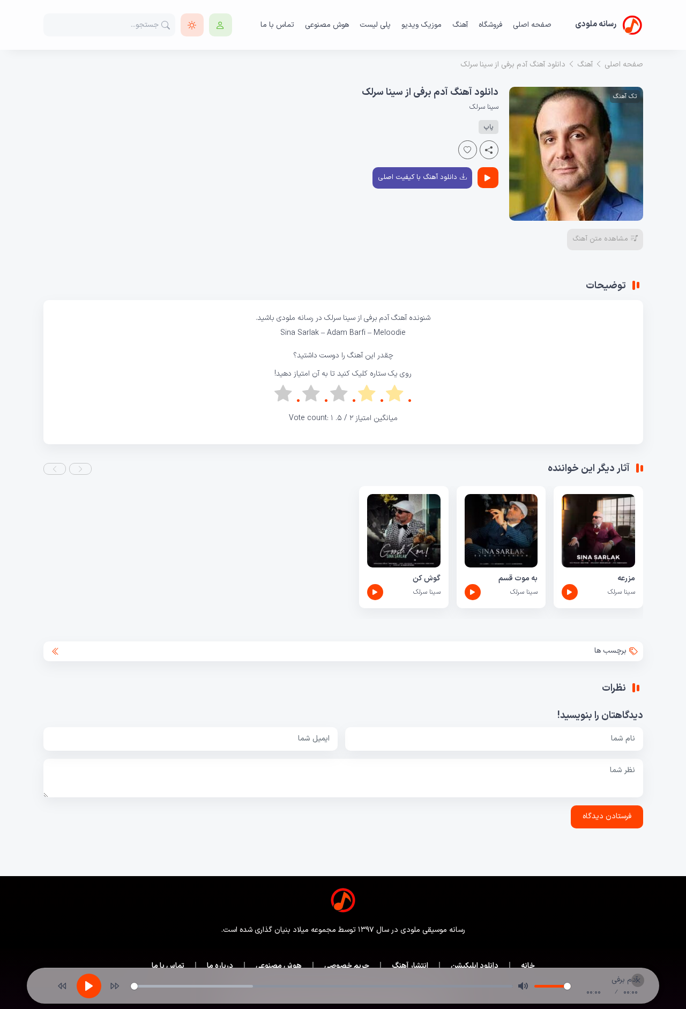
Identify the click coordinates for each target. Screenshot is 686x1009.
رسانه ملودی (295, 318)
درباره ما (220, 965)
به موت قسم (518, 578)
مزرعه (626, 578)
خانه (528, 965)
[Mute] (523, 986)
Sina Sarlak (299, 333)
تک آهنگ (625, 96)
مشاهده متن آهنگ (600, 239)
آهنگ (460, 25)
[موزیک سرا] (192, 24)
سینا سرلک (483, 107)
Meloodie (390, 333)
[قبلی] (62, 986)
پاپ (488, 127)
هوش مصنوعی (327, 25)
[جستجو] (166, 25)
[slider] (322, 986)
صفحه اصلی (532, 25)
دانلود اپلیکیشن (474, 965)
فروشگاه (490, 25)
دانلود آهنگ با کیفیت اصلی (417, 177)
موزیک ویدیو (421, 25)
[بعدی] (114, 986)
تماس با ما (277, 25)
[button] (80, 469)
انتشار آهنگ (410, 965)
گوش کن (426, 578)
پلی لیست (375, 25)
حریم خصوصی (346, 965)
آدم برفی (377, 318)
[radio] (399, 396)
